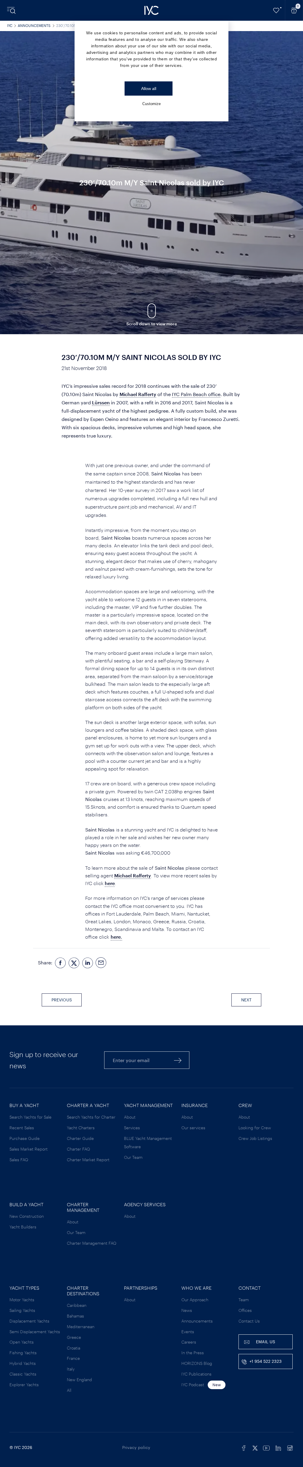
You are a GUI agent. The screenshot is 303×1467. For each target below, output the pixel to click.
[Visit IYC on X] (255, 1447)
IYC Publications (196, 1373)
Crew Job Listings (255, 1138)
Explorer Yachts (24, 1384)
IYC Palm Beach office (196, 394)
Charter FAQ (78, 1148)
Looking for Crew (254, 1127)
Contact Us (249, 1320)
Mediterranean (80, 1326)
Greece (74, 1337)
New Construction (26, 1216)
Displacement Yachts (29, 1320)
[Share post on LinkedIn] (87, 963)
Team (243, 1299)
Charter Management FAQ (91, 1243)
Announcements (34, 25)
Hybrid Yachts (22, 1363)
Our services (193, 1127)
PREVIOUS (61, 999)
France (73, 1358)
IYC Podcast (192, 1384)
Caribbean (76, 1305)
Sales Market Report (28, 1148)
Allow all (148, 88)
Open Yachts (21, 1341)
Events (187, 1331)
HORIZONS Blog (196, 1363)
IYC (9, 25)
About (130, 1116)
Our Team (133, 1157)
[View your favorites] (276, 10)
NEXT (246, 999)
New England (79, 1379)
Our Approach (194, 1299)
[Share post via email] (101, 963)
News (186, 1310)
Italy (71, 1368)
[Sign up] (178, 1060)
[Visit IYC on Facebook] (243, 1447)
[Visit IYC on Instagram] (290, 1447)
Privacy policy (136, 1447)
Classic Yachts (22, 1373)
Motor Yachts (21, 1299)
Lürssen (101, 402)
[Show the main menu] (12, 10)
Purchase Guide (24, 1138)
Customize (151, 104)
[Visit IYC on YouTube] (266, 1447)
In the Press (192, 1352)
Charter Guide (80, 1138)
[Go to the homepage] (151, 10)
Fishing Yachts (23, 1352)
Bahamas (75, 1315)
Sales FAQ (18, 1159)
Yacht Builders (22, 1226)
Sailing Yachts (22, 1310)
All (69, 1390)
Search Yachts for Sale (30, 1116)
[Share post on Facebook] (60, 963)
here (110, 883)
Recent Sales (21, 1127)
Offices (245, 1310)
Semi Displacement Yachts (34, 1331)
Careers (188, 1341)
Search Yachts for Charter (91, 1116)
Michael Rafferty (138, 394)
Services (132, 1127)
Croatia (73, 1347)
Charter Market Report (88, 1159)
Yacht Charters (81, 1127)
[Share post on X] (74, 963)
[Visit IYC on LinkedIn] (278, 1447)
